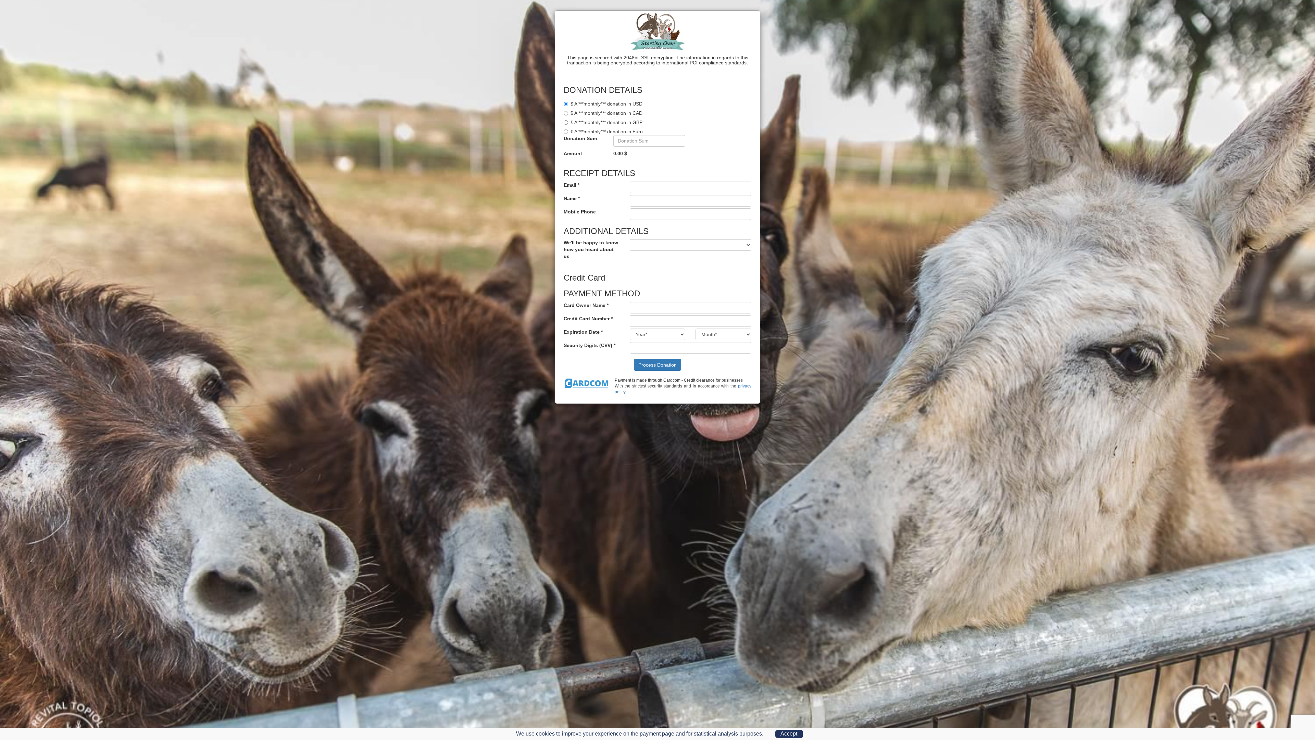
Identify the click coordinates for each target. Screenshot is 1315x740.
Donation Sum (580, 138)
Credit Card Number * (588, 318)
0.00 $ (620, 153)
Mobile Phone (580, 211)
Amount (573, 153)
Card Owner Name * (586, 305)
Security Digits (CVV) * (589, 345)
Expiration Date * (583, 332)
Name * (572, 198)
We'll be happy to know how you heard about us (591, 249)
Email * (571, 185)
